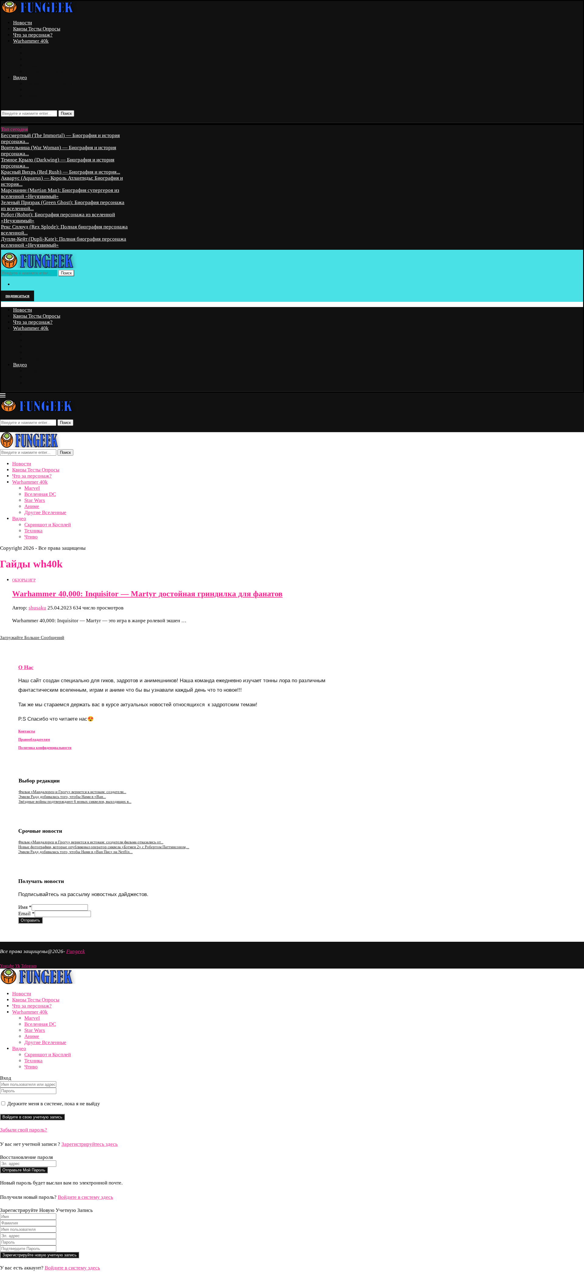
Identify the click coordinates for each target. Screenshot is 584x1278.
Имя (25, 907)
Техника (34, 90)
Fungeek (75, 951)
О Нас (25, 667)
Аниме (32, 65)
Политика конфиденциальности (44, 748)
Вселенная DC (41, 53)
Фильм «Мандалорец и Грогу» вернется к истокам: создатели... (72, 791)
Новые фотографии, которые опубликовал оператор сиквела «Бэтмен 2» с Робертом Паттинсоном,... (103, 847)
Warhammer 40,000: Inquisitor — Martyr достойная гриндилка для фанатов (147, 593)
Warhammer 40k (31, 41)
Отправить (30, 920)
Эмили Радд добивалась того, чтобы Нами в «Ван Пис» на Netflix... (75, 851)
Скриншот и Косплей (48, 83)
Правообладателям (34, 739)
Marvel (33, 47)
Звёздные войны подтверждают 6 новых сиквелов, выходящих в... (75, 801)
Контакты (26, 731)
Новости (22, 23)
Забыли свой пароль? (23, 1130)
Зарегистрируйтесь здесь (89, 1144)
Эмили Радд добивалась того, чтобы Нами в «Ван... (62, 796)
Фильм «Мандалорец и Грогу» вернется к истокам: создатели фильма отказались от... (90, 842)
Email (26, 913)
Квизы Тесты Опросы (36, 29)
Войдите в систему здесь (85, 1197)
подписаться (17, 296)
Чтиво (32, 96)
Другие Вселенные (46, 71)
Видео (20, 77)
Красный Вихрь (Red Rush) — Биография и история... (60, 172)
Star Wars (35, 59)
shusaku (37, 608)
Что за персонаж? (33, 35)
